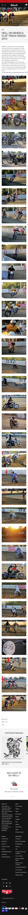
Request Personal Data (20, 872)
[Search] (5, 5)
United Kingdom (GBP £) (8, 898)
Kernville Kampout (6, 856)
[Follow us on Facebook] (3, 883)
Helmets (17, 808)
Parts (16, 821)
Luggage (17, 819)
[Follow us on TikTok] (9, 886)
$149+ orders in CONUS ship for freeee (14, 791)
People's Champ (6, 846)
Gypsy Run (4, 854)
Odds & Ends (18, 826)
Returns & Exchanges (20, 841)
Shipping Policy (19, 875)
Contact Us (18, 838)
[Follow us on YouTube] (6, 886)
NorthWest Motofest (6, 851)
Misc (3, 29)
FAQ (16, 849)
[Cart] (25, 5)
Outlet (16, 829)
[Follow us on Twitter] (6, 883)
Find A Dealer (18, 806)
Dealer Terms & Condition (19, 863)
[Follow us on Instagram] (9, 883)
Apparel (17, 824)
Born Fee (4, 844)
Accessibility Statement (20, 867)
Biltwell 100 (4, 841)
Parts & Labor (5, 838)
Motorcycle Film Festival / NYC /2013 (12, 763)
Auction (3, 849)
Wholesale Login (19, 832)
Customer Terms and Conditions (20, 852)
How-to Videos (19, 856)
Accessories (18, 814)
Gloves (17, 816)
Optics (16, 811)
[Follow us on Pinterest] (3, 886)
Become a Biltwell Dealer (19, 859)
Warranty (17, 846)
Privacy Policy (18, 869)
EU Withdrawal (18, 844)
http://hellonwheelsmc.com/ (10, 62)
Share (3, 724)
